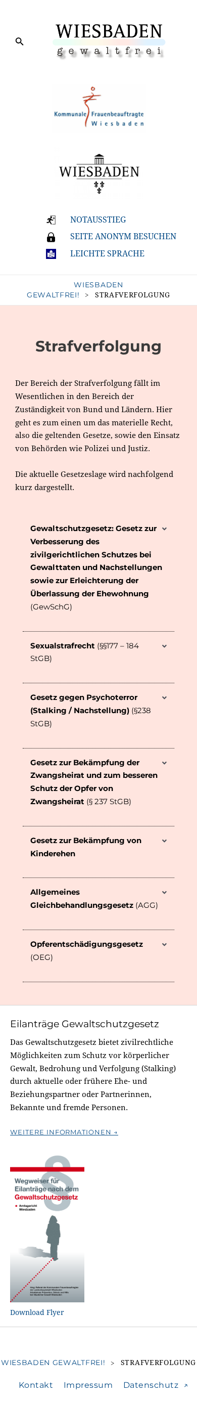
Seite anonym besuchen (123, 236)
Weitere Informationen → (64, 1132)
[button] (98, 573)
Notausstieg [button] (98, 220)
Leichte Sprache (107, 253)
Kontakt (36, 1385)
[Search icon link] (19, 43)
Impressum (88, 1385)
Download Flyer (37, 1312)
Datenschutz (151, 1385)
